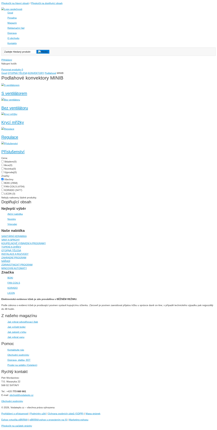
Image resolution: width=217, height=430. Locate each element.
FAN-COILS (14, 186)
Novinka (10, 168)
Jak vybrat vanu (15, 337)
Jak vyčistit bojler (16, 327)
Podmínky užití (38, 413)
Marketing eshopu (78, 419)
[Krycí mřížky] (9, 114)
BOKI (11, 183)
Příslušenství (13, 151)
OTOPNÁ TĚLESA (17, 73)
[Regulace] (7, 129)
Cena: (4, 158)
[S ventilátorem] (10, 85)
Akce (8, 165)
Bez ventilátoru (14, 108)
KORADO (13, 190)
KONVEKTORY (36, 73)
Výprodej (10, 172)
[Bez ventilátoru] (10, 99)
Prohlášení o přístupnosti (14, 413)
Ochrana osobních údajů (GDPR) (66, 413)
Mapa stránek (93, 413)
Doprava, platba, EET (19, 360)
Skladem (10, 161)
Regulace (9, 137)
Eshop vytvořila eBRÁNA (14, 419)
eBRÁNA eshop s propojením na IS (48, 419)
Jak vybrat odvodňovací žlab (22, 321)
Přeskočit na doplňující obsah (47, 3)
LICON (9, 193)
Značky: (5, 175)
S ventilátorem (14, 93)
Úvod (4, 73)
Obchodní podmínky (18, 355)
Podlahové (50, 73)
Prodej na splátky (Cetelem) (22, 365)
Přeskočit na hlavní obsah (15, 3)
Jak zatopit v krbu (16, 332)
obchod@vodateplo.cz (21, 395)
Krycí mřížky (12, 122)
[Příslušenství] (9, 143)
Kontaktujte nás (15, 349)
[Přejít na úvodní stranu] (11, 9)
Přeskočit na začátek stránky (16, 425)
